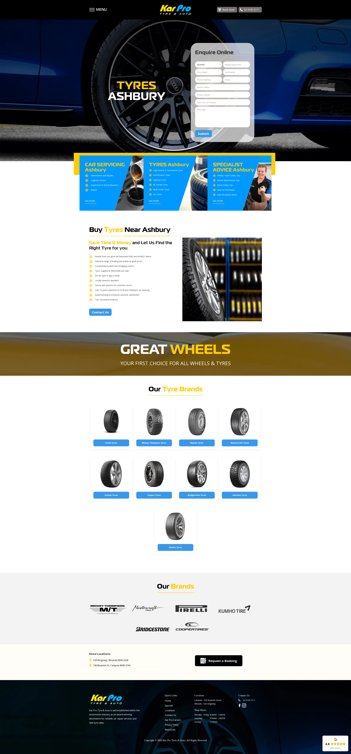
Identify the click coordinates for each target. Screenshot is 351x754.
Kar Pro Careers (173, 719)
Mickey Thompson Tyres (154, 443)
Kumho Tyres (175, 547)
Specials (169, 705)
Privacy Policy (172, 724)
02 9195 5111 (249, 700)
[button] (92, 8)
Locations (170, 710)
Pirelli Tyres (111, 443)
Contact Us (100, 312)
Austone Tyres (240, 495)
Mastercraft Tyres (240, 443)
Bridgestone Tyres (197, 495)
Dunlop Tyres (111, 495)
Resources (170, 729)
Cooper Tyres (154, 495)
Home (168, 700)
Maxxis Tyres (196, 443)
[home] (175, 9)
